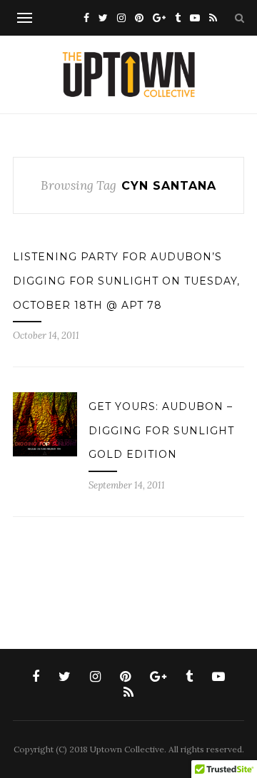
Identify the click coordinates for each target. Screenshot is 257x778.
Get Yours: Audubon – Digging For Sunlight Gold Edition (161, 430)
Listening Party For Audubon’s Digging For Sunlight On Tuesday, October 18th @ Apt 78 (126, 280)
